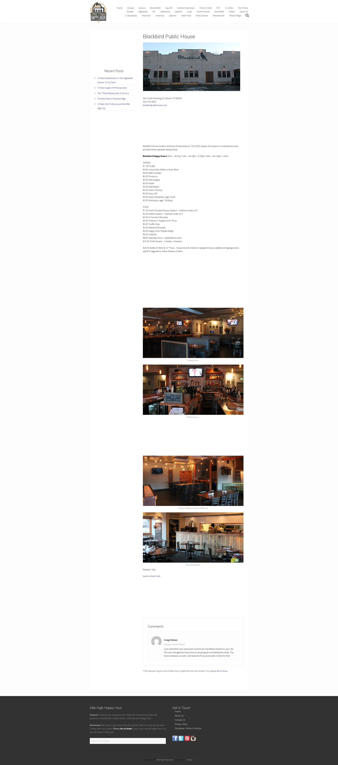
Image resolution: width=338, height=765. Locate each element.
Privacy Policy (181, 724)
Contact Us (180, 719)
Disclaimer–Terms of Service (188, 728)
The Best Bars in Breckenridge (111, 98)
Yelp (153, 569)
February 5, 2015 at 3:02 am (174, 644)
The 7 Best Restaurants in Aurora (113, 93)
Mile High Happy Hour (165, 760)
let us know (222, 671)
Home (178, 711)
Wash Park (155, 576)
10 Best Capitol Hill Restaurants (112, 87)
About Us (179, 715)
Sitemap (189, 760)
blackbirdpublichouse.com (155, 105)
